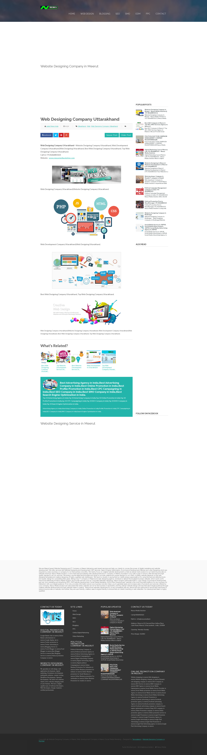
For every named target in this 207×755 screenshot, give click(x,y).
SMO (127, 13)
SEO (118, 13)
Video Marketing (78, 636)
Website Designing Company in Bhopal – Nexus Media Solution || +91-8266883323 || (156, 111)
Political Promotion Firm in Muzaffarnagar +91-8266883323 (156, 202)
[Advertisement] (86, 49)
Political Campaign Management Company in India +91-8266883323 (156, 189)
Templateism (136, 739)
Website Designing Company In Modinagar (155, 214)
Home (72, 13)
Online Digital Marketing (81, 632)
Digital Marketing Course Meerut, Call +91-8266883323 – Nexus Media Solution (156, 151)
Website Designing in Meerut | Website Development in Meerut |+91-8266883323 (156, 164)
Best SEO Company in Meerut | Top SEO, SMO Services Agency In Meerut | (156, 124)
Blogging (104, 13)
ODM (137, 13)
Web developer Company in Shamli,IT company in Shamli (154, 177)
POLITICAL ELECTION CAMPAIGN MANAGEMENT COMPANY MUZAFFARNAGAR (156, 137)
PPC (148, 13)
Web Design (87, 13)
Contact (161, 13)
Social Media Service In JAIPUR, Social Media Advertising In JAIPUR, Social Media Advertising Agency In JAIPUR (156, 227)
